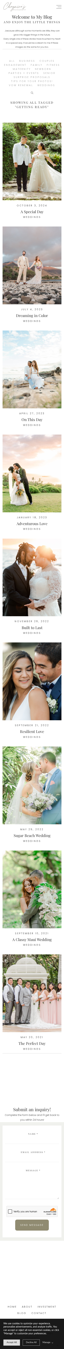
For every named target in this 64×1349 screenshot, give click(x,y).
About (27, 1306)
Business (27, 61)
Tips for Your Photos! (32, 81)
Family (36, 65)
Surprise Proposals (32, 77)
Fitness (53, 65)
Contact (39, 1313)
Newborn (43, 69)
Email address (33, 1152)
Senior (49, 73)
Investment (47, 1306)
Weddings (46, 85)
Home (12, 1306)
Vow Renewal (21, 85)
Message (33, 1170)
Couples (47, 61)
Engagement (15, 65)
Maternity (22, 69)
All (12, 61)
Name (33, 1133)
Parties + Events (24, 73)
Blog (21, 1313)
